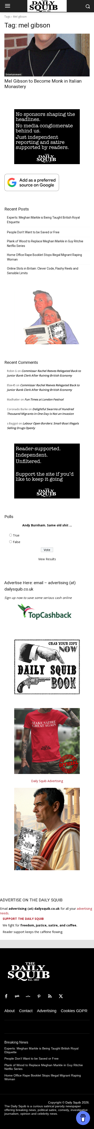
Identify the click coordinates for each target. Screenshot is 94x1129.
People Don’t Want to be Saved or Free (33, 232)
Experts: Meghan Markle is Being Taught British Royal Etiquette (43, 220)
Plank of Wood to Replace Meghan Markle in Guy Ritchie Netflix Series (45, 243)
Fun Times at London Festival (44, 399)
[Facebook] (6, 996)
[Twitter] (60, 996)
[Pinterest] (39, 996)
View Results (47, 559)
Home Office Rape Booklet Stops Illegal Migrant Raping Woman (44, 257)
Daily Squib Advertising (47, 781)
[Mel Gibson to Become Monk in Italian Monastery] (47, 55)
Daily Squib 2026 (77, 1102)
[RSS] (49, 996)
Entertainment (13, 74)
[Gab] (17, 996)
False (16, 542)
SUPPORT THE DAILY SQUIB (23, 919)
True (16, 535)
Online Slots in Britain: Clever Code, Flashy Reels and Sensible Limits (42, 271)
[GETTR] (28, 996)
